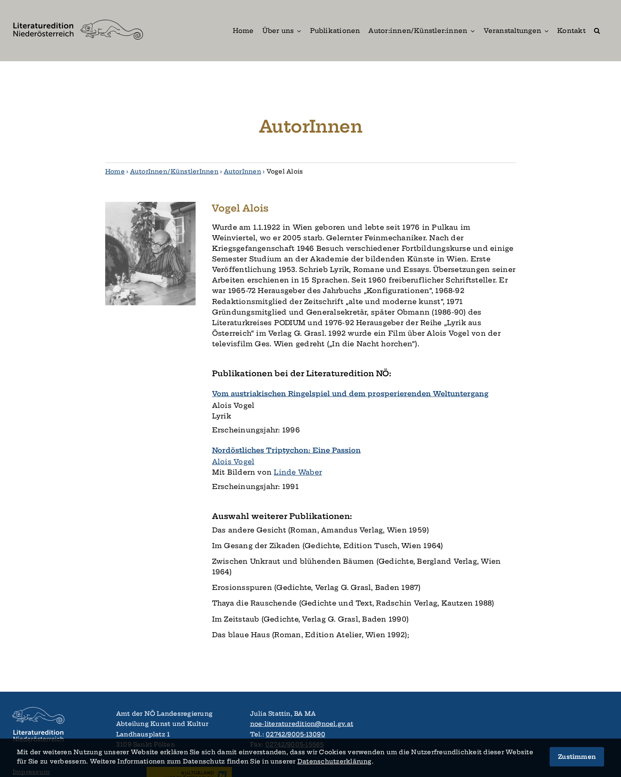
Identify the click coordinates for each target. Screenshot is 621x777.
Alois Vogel (233, 461)
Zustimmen (577, 757)
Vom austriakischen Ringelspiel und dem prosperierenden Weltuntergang (350, 393)
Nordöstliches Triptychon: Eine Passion (286, 450)
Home (115, 171)
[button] (597, 30)
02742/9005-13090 (295, 734)
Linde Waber (298, 472)
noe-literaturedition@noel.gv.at (301, 724)
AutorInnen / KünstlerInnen (174, 171)
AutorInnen (242, 171)
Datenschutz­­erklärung (334, 761)
